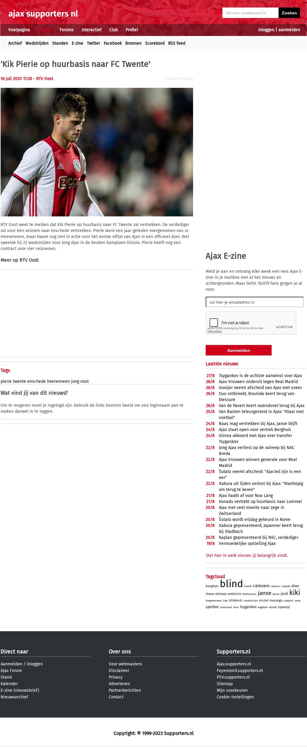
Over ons (120, 651)
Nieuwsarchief (14, 697)
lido (225, 600)
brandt (248, 586)
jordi (284, 594)
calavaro (261, 585)
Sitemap (225, 683)
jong (75, 381)
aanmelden (289, 29)
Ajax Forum (11, 670)
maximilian (251, 600)
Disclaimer (119, 670)
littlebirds (236, 600)
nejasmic (289, 600)
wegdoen (263, 607)
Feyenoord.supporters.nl (240, 670)
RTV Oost (29, 260)
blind (231, 584)
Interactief (92, 29)
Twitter (93, 43)
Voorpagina (19, 29)
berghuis (212, 586)
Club (113, 29)
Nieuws (45, 29)
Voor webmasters (125, 664)
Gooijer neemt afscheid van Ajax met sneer (260, 387)
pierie (6, 381)
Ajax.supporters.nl (234, 664)
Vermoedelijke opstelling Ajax (247, 543)
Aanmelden (11, 664)
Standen (60, 43)
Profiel (132, 29)
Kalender (9, 683)
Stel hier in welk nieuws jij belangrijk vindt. (247, 555)
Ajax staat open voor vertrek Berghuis (255, 429)
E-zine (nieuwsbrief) (20, 690)
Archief (15, 43)
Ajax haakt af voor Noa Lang (246, 495)
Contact (116, 697)
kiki (294, 592)
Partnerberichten (125, 690)
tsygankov (248, 607)
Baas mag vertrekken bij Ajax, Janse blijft (258, 423)
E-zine (77, 43)
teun (236, 607)
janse (264, 593)
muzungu (276, 600)
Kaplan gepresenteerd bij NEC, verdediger (258, 537)
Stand (6, 677)
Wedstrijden (37, 43)
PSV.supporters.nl (233, 677)
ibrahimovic (249, 594)
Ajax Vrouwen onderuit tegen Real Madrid (258, 381)
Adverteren (119, 683)
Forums (67, 29)
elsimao (221, 594)
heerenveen (58, 381)
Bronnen (133, 43)
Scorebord (155, 43)
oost (84, 381)
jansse (276, 594)
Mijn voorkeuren (232, 690)
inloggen (266, 29)
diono (210, 594)
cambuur (276, 586)
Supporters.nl (233, 651)
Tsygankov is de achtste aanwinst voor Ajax (260, 375)
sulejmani (226, 607)
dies (295, 586)
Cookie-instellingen (235, 697)
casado (286, 586)
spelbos (212, 607)
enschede (36, 381)
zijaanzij (284, 607)
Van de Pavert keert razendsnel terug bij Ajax (262, 405)
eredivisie (234, 594)
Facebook (113, 43)
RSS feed (176, 43)
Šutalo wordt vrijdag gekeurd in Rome (255, 519)
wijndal (273, 607)
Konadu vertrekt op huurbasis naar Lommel (260, 501)
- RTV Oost (43, 78)
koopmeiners (214, 600)
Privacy (116, 677)
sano (297, 600)
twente (19, 381)
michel (263, 600)
